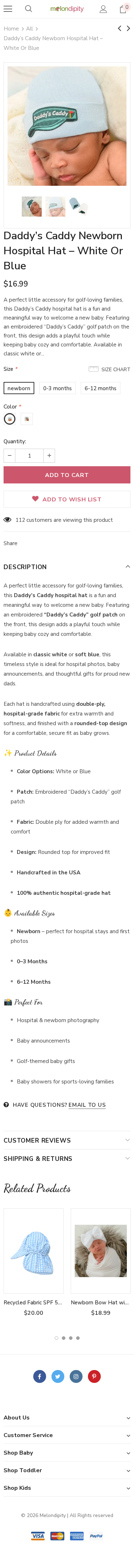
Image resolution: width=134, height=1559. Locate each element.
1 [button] (56, 1338)
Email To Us (87, 1105)
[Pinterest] (94, 1376)
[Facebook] (39, 1376)
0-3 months (57, 388)
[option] (67, 126)
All (29, 28)
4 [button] (78, 1338)
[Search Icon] (28, 9)
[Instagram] (76, 1376)
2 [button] (63, 1338)
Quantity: (15, 441)
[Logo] (67, 9)
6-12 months (100, 388)
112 (20, 520)
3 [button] (71, 1338)
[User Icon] (103, 9)
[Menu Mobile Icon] (8, 9)
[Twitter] (57, 1376)
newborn (19, 388)
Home (11, 28)
